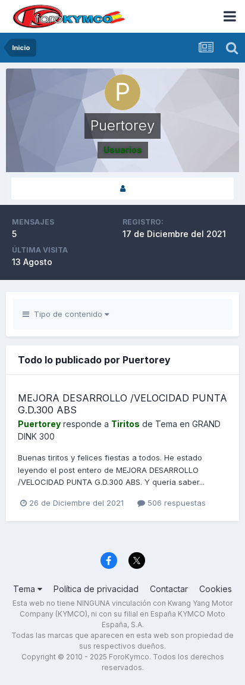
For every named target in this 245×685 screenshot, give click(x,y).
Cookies (215, 589)
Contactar (169, 589)
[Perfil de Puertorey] (122, 188)
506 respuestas (175, 502)
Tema (25, 589)
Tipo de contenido (67, 314)
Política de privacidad (96, 589)
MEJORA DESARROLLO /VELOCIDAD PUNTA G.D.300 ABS (122, 403)
